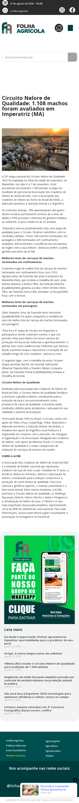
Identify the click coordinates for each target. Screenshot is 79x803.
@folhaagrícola (20, 785)
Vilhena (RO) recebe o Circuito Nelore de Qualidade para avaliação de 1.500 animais (39, 665)
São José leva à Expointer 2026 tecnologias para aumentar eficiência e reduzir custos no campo (37, 695)
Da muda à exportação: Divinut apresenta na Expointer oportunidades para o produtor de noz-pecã (39, 640)
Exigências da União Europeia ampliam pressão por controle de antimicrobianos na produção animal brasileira (39, 680)
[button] (70, 28)
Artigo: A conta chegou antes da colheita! (33, 653)
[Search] (72, 57)
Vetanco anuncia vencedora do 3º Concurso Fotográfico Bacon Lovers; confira (34, 708)
